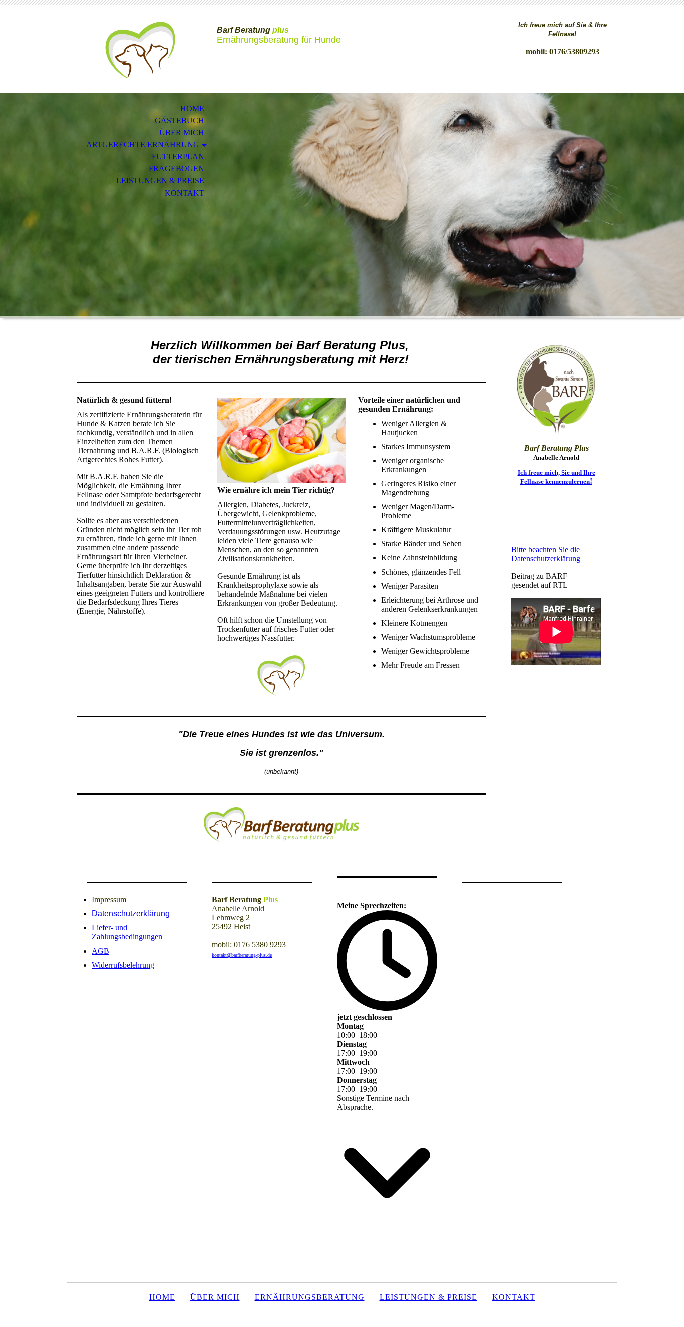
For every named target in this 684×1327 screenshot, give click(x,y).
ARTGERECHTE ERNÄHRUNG (142, 144)
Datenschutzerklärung (131, 913)
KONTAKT (184, 192)
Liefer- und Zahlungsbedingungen (127, 932)
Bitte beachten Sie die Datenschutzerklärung (545, 554)
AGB (100, 950)
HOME (192, 108)
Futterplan (178, 156)
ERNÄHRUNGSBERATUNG (310, 1297)
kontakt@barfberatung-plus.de (242, 955)
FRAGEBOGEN (176, 168)
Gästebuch (179, 120)
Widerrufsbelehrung (123, 965)
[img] (134, 49)
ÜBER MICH (181, 132)
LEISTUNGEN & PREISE (160, 180)
